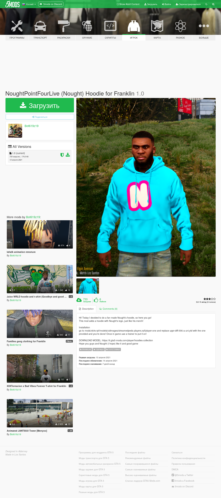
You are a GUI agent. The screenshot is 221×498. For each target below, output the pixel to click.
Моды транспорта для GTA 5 (94, 458)
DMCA (175, 469)
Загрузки (87, 302)
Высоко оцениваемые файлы (140, 475)
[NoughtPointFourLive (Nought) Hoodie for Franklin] (146, 187)
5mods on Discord (183, 486)
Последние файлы (135, 452)
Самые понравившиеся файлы (141, 463)
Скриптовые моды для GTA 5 (94, 475)
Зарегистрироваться (189, 4)
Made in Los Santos (16, 454)
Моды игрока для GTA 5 (91, 480)
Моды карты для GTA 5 (91, 486)
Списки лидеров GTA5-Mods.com (142, 480)
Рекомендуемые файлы (138, 458)
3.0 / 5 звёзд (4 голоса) (206, 302)
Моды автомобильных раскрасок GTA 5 (100, 463)
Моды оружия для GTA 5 (92, 469)
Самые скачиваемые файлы (140, 469)
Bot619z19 (32, 126)
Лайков (102, 302)
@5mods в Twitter (183, 475)
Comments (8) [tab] (109, 308)
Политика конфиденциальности (188, 458)
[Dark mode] (206, 4)
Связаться (177, 452)
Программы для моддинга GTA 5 (96, 452)
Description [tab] (87, 308)
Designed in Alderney (16, 451)
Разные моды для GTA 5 (92, 492)
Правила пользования (183, 463)
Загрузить (151, 4)
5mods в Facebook (184, 480)
